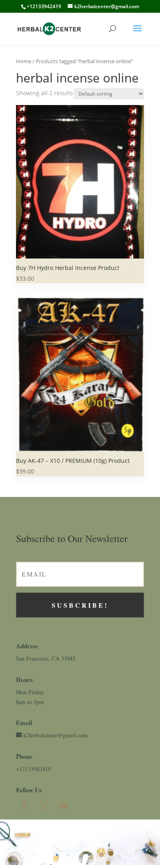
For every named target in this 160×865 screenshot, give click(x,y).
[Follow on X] (44, 806)
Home (23, 61)
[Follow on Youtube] (63, 806)
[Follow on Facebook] (24, 806)
